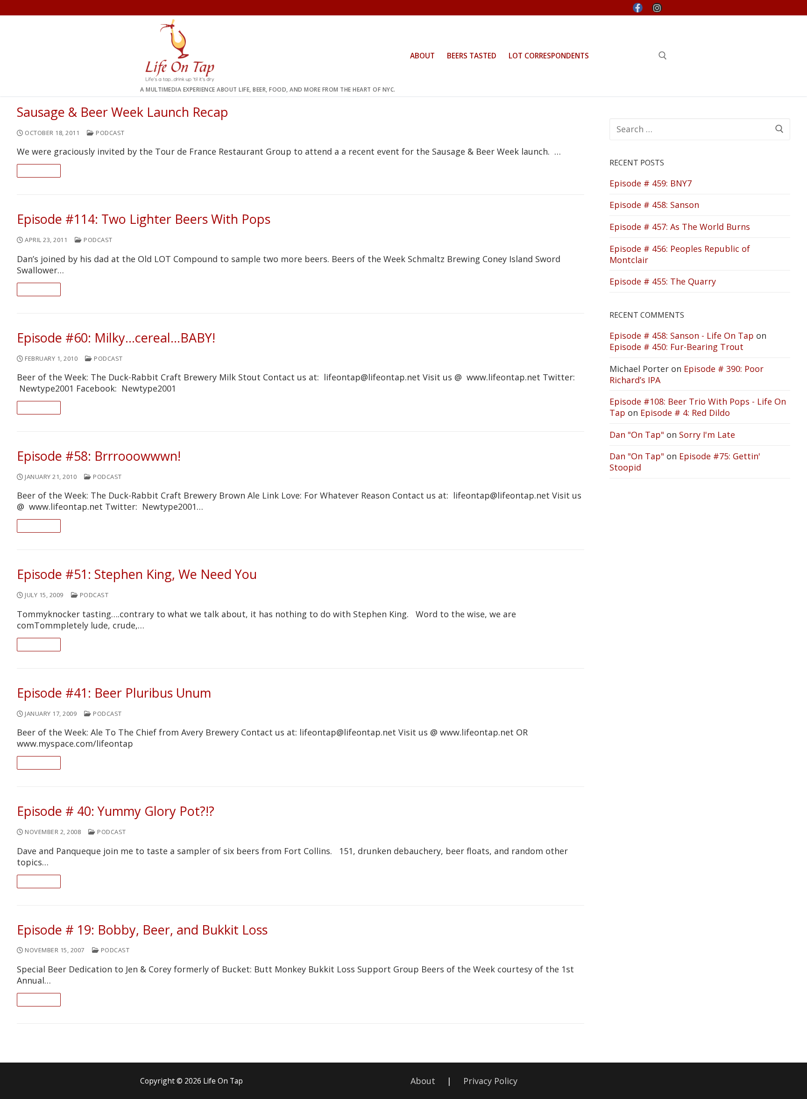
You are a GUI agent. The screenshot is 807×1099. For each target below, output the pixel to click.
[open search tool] (662, 55)
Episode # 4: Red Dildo (685, 412)
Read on (38, 170)
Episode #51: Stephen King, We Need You (137, 574)
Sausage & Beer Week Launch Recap (122, 112)
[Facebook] (638, 8)
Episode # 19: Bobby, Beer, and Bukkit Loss (142, 930)
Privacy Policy (490, 1080)
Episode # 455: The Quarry (662, 281)
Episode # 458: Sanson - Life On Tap (681, 335)
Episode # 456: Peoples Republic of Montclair (679, 254)
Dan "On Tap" (636, 434)
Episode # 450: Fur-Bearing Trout (676, 346)
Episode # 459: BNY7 (650, 183)
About (423, 1080)
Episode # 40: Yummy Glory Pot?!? (115, 811)
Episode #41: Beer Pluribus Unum (114, 693)
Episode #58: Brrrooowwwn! (99, 456)
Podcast (109, 132)
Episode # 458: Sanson (654, 204)
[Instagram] (657, 8)
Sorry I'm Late (707, 434)
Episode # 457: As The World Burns (679, 226)
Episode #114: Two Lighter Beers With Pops (143, 219)
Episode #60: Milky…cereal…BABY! (116, 338)
